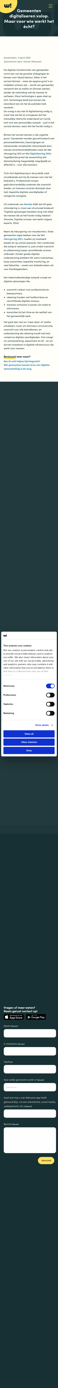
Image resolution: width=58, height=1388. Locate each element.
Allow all (29, 734)
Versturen (46, 1160)
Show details (42, 725)
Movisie (28, 204)
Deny (29, 750)
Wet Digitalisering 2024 (38, 153)
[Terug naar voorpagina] (7, 5)
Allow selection (29, 742)
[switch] (50, 695)
